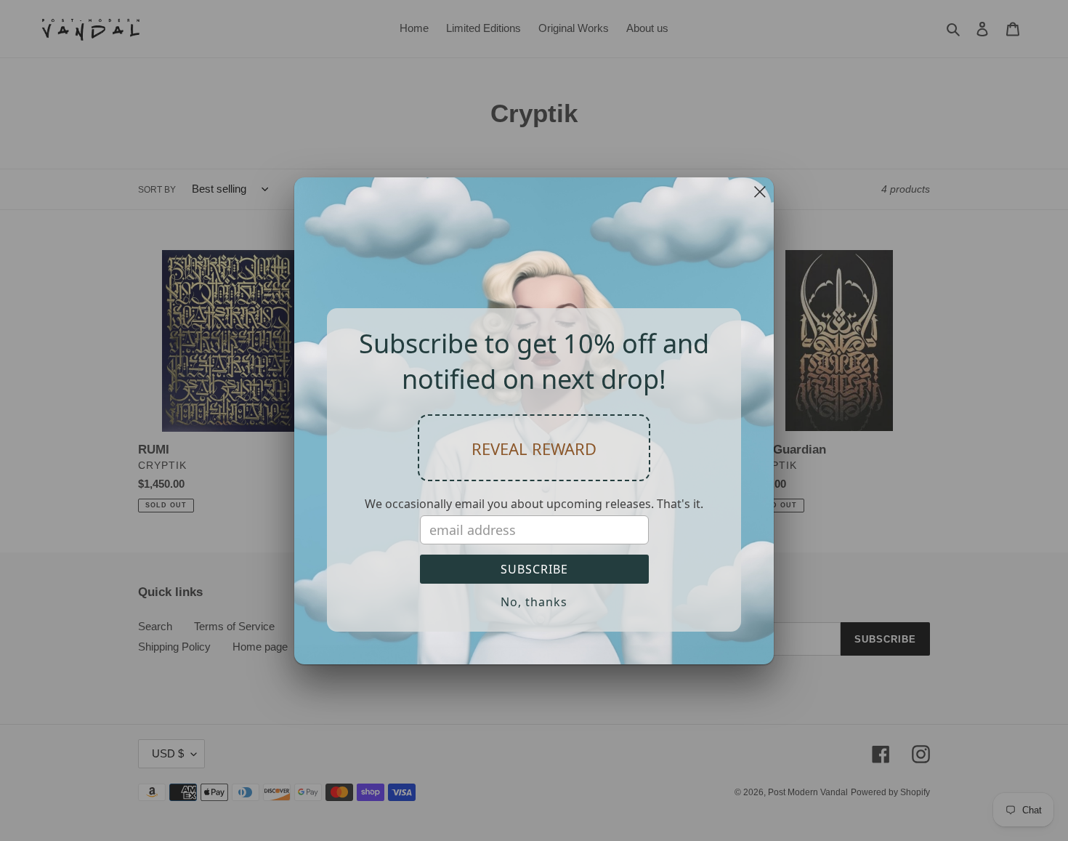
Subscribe (534, 569)
